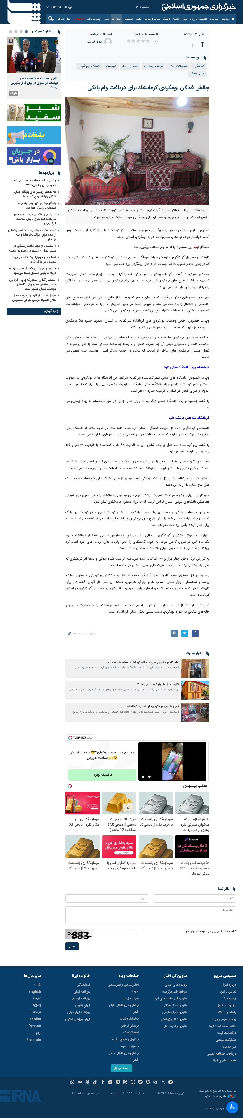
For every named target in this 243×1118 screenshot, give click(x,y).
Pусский (34, 1026)
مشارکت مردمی (225, 1040)
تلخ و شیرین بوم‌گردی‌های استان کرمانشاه (153, 706)
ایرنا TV (77, 19)
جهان (185, 19)
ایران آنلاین (82, 1006)
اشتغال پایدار (130, 66)
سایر (51, 19)
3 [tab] (15, 31)
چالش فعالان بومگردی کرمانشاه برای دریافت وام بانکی (148, 88)
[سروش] (118, 1082)
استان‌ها (116, 19)
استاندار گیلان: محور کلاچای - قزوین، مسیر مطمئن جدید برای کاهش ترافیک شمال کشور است (32, 284)
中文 (37, 985)
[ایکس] (163, 1082)
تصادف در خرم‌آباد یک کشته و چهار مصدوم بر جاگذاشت (34, 260)
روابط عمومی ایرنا (224, 1019)
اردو (38, 1033)
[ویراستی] (110, 1082)
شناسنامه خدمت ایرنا (222, 1026)
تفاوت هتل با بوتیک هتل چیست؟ (158, 684)
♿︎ (232, 1107)
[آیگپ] (133, 1082)
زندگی (60, 19)
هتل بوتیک (198, 73)
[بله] (140, 1082)
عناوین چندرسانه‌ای (174, 1026)
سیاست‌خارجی (152, 19)
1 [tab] (26, 31)
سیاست (213, 19)
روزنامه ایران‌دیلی (78, 1012)
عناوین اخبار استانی (174, 1006)
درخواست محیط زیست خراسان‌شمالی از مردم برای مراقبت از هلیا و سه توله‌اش (32, 235)
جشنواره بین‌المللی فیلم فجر (124, 1009)
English (34, 992)
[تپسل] (70, 737)
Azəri (37, 1006)
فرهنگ (166, 19)
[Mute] (150, 777)
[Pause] (143, 777)
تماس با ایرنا (228, 992)
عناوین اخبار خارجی (174, 1012)
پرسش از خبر (130, 1026)
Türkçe (35, 1012)
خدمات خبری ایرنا (224, 1061)
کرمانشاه (94, 34)
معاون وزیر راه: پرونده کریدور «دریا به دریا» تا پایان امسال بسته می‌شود (32, 271)
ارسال (72, 946)
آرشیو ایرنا (229, 999)
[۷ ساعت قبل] (34, 55)
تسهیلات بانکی (178, 66)
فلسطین (128, 19)
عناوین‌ (224, 19)
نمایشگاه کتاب (129, 1019)
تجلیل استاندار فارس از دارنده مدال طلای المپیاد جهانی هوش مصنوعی (34, 298)
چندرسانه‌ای (94, 19)
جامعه (176, 19)
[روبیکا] (155, 1082)
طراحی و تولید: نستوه (216, 1096)
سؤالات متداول (226, 1006)
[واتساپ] (72, 1082)
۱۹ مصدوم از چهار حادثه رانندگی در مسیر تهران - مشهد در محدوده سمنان (32, 248)
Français (34, 1040)
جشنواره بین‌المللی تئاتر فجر (124, 1057)
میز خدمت (229, 1047)
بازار (68, 19)
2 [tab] (21, 31)
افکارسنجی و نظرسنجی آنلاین (123, 988)
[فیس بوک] (102, 1082)
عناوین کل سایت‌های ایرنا (170, 999)
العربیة (37, 999)
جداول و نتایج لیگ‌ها (124, 1039)
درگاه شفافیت (226, 1033)
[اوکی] (87, 1082)
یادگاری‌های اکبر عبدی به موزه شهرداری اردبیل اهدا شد (37, 205)
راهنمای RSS (227, 1012)
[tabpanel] (34, 68)
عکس (106, 19)
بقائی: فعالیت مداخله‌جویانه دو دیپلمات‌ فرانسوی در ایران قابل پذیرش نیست (34, 83)
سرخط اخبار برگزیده (174, 992)
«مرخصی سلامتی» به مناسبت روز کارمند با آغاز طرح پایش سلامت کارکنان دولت (35, 219)
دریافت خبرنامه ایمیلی (221, 1054)
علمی (138, 19)
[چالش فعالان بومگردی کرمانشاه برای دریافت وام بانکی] (137, 151)
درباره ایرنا (229, 985)
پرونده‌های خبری (176, 985)
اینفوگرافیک (131, 1033)
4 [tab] (10, 31)
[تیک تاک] (95, 1082)
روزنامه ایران (82, 992)
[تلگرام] (171, 1082)
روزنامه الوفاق (81, 999)
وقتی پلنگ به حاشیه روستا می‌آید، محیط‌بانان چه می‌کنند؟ (34, 183)
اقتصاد (203, 19)
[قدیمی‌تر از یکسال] (195, 668)
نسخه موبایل (121, 1068)
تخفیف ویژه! (102, 775)
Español (34, 1019)
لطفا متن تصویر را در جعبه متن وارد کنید (210, 931)
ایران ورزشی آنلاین (77, 1019)
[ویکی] (80, 1082)
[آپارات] (148, 1082)
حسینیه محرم (130, 1046)
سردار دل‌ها (131, 998)
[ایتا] (125, 1082)
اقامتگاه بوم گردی (89, 66)
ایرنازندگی (83, 985)
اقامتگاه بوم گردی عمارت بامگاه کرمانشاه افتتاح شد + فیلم (143, 662)
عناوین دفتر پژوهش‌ (174, 1019)
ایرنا (198, 7)
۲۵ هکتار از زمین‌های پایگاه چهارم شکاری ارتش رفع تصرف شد (34, 194)
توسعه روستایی (153, 66)
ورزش (193, 19)
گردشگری (199, 66)
